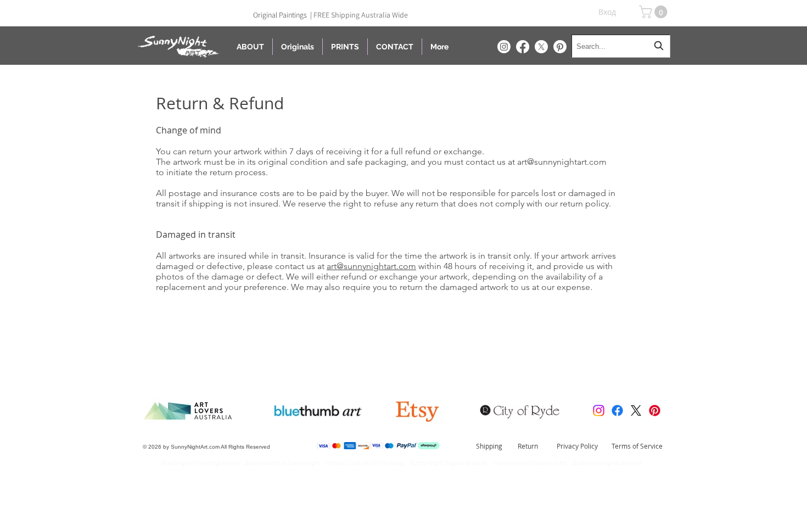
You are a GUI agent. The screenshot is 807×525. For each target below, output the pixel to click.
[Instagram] (504, 46)
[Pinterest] (560, 46)
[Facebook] (522, 46)
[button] (654, 11)
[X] (541, 46)
